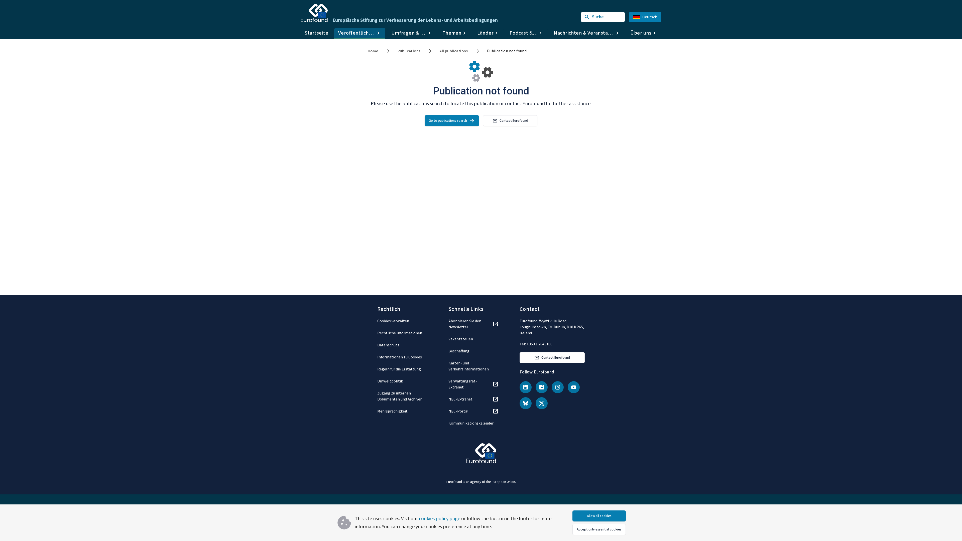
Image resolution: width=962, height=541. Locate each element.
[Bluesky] (526, 403)
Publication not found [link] (507, 51)
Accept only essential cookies (599, 529)
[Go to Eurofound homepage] (314, 13)
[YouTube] (574, 387)
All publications (453, 51)
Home (373, 51)
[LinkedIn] (526, 387)
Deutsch (649, 17)
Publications (409, 51)
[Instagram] (558, 387)
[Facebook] (542, 387)
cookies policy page (439, 518)
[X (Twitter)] (542, 403)
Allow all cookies (599, 515)
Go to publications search (448, 120)
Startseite (316, 33)
